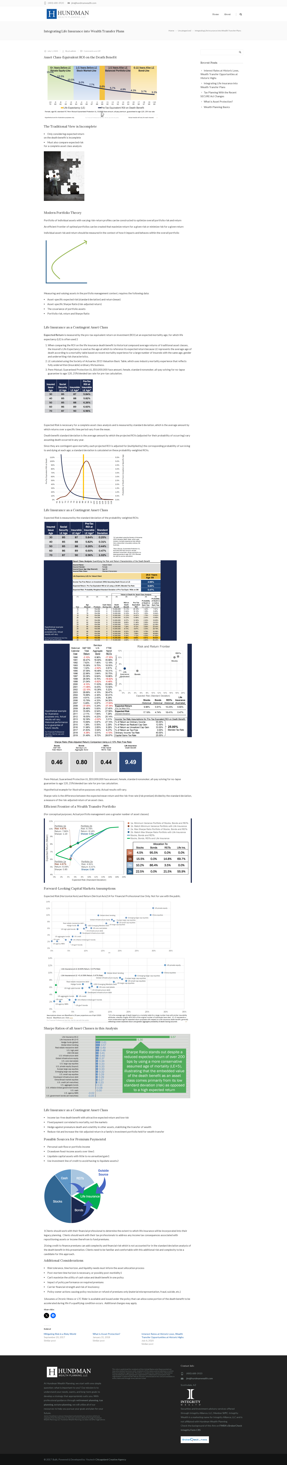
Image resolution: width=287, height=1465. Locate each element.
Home (215, 14)
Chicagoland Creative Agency (110, 1459)
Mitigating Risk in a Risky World (60, 1333)
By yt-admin (70, 51)
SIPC (225, 1413)
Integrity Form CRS (191, 1430)
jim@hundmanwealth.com (83, 3)
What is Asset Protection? (106, 1333)
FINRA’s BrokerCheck (231, 1425)
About (227, 14)
